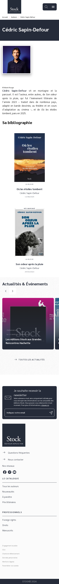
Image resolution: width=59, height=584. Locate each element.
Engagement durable (9, 545)
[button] (28, 323)
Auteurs (14, 17)
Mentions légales (8, 561)
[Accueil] (14, 7)
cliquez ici (45, 405)
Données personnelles (9, 557)
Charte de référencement (10, 553)
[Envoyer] (51, 412)
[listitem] (4, 472)
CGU (3, 549)
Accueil (5, 17)
